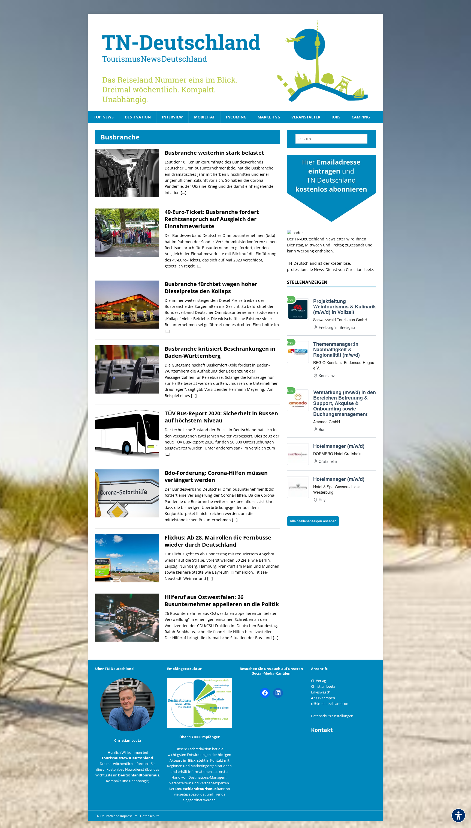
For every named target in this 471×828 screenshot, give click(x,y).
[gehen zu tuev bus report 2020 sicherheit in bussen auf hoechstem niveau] (127, 454)
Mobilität (204, 117)
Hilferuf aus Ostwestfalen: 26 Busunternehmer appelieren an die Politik (222, 600)
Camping (361, 117)
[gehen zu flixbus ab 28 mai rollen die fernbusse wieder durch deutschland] (127, 579)
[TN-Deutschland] (235, 62)
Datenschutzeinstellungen (332, 715)
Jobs (335, 117)
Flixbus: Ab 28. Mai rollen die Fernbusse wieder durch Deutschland (218, 541)
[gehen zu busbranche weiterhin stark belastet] (127, 194)
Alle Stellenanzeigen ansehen (313, 521)
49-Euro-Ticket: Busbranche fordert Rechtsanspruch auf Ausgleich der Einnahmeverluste (212, 219)
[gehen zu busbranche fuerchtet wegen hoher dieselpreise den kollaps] (127, 325)
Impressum (129, 816)
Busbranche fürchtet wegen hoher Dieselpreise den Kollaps (211, 287)
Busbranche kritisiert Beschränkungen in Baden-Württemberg (220, 352)
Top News (104, 117)
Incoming (236, 117)
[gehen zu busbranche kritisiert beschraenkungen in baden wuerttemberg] (127, 390)
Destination (138, 117)
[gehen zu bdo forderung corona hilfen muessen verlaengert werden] (127, 514)
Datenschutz (149, 816)
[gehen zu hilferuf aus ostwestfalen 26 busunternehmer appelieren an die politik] (127, 638)
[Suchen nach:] (331, 139)
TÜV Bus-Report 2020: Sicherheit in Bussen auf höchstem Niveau (221, 417)
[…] (183, 192)
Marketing (269, 117)
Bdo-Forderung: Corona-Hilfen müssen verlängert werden (216, 476)
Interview (172, 117)
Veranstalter (305, 117)
